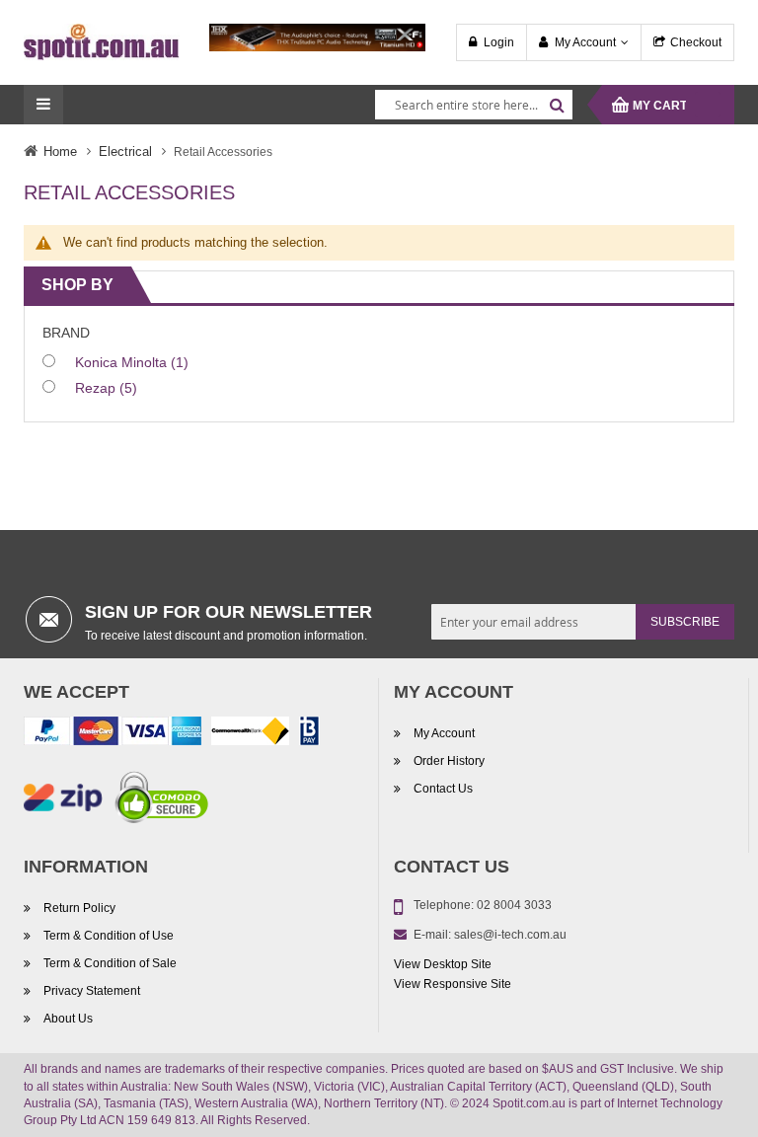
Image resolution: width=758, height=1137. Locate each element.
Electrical (125, 151)
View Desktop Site (443, 964)
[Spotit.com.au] (102, 41)
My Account (585, 42)
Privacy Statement (91, 991)
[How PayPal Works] (112, 735)
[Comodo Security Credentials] (162, 801)
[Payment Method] (250, 735)
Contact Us (443, 789)
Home (60, 151)
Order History (449, 761)
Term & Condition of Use (108, 936)
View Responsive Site (452, 984)
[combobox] (473, 104)
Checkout (695, 42)
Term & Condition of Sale (110, 963)
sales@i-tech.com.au (510, 935)
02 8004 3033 (514, 905)
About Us (68, 1018)
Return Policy (79, 908)
